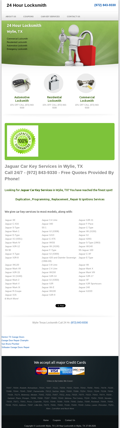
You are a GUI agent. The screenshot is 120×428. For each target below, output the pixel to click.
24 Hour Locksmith (26, 5)
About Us (11, 16)
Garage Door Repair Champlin (15, 340)
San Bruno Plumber (10, 344)
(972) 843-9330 (105, 5)
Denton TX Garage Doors (13, 337)
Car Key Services (50, 16)
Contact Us (73, 16)
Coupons (28, 16)
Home (46, 420)
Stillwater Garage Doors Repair (15, 347)
